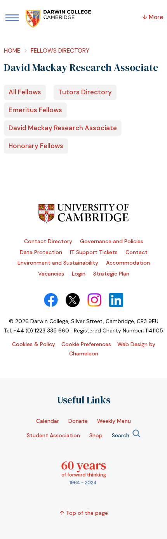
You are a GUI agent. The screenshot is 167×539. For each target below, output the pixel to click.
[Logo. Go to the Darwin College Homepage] (59, 19)
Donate (78, 420)
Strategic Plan (111, 273)
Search (120, 435)
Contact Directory (48, 241)
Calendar (47, 420)
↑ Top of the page (83, 512)
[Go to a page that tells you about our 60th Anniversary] (83, 482)
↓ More (152, 17)
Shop (96, 435)
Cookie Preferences (86, 344)
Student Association (53, 435)
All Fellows (25, 92)
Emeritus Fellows (35, 110)
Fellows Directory (60, 51)
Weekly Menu (114, 420)
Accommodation (128, 262)
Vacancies (51, 273)
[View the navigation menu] (12, 18)
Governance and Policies (111, 241)
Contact (136, 252)
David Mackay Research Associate (63, 128)
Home (12, 51)
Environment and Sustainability (57, 262)
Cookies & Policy (33, 344)
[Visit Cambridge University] (83, 220)
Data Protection (41, 252)
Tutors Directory (85, 92)
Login (78, 273)
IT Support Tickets (94, 252)
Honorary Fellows (36, 145)
